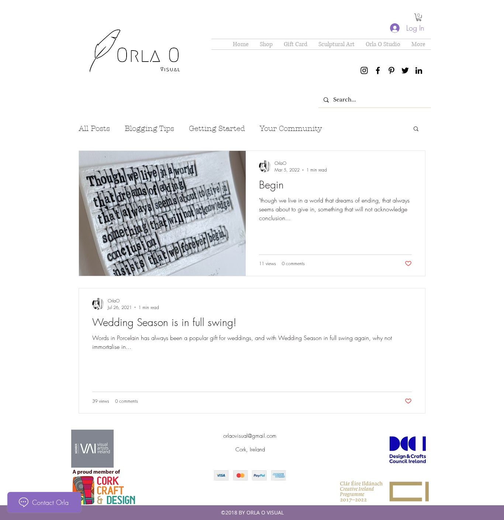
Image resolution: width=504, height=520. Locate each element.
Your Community (291, 128)
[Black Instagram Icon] (364, 70)
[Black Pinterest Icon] (391, 70)
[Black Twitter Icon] (405, 70)
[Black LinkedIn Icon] (419, 70)
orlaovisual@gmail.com (249, 436)
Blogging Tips (149, 128)
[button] (418, 17)
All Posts (94, 128)
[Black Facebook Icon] (378, 70)
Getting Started (217, 128)
